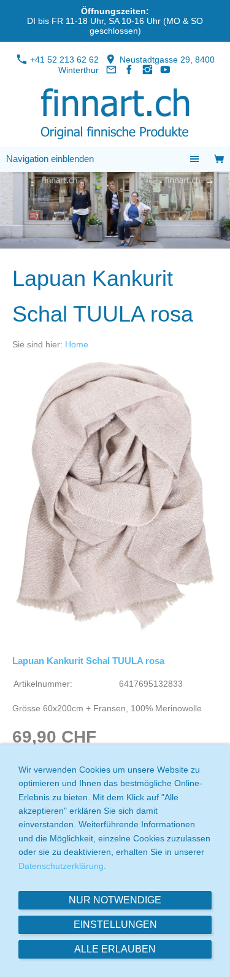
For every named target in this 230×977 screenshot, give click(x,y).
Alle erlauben (115, 949)
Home (76, 344)
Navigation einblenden (50, 158)
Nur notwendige (115, 900)
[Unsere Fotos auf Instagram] (148, 70)
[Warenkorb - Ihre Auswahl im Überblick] (219, 159)
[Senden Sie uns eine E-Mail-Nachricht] (111, 70)
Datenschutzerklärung (61, 866)
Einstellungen (115, 924)
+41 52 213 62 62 (63, 59)
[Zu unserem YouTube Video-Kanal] (165, 70)
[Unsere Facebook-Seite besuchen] (129, 70)
